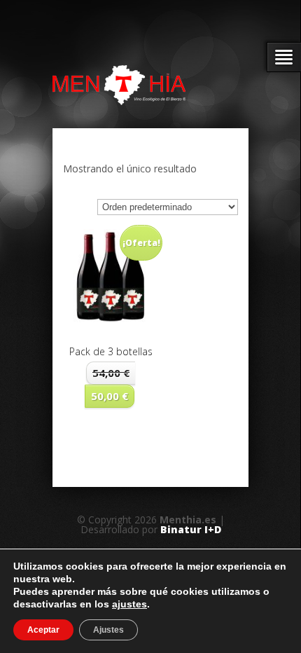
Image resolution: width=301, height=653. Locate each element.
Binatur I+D (190, 529)
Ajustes (108, 630)
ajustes (129, 604)
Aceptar (43, 630)
